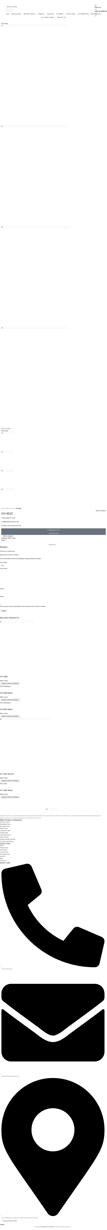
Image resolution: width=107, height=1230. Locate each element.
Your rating (3, 562)
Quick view (2, 770)
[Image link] (52, 811)
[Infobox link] (53, 9)
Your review (4, 568)
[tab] (52, 544)
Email (2, 596)
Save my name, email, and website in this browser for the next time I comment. (23, 606)
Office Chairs (10, 508)
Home (3, 508)
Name (2, 588)
